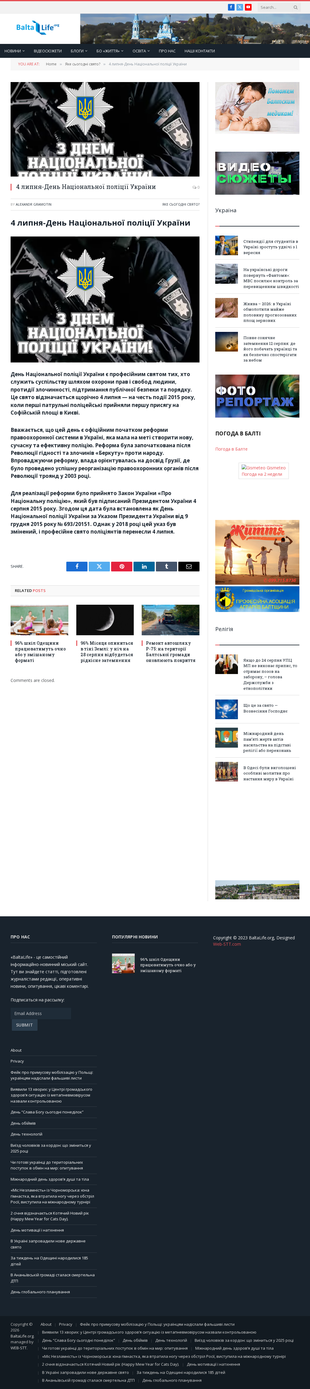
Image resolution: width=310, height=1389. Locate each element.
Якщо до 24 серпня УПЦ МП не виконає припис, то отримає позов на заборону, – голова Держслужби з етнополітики (270, 674)
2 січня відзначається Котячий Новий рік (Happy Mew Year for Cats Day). (50, 1216)
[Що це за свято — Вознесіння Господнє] (226, 709)
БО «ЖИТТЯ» (108, 51)
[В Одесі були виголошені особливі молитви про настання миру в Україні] (226, 772)
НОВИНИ (13, 51)
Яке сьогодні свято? (181, 204)
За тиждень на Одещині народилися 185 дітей (181, 1372)
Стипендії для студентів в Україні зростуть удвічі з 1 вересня (270, 247)
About (16, 1050)
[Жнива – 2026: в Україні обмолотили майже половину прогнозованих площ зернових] (226, 308)
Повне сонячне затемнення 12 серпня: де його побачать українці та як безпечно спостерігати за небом (270, 349)
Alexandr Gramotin (33, 204)
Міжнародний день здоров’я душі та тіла (50, 1179)
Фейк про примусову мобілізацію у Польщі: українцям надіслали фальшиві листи (52, 1075)
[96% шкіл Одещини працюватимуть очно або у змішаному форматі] (39, 620)
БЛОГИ (77, 51)
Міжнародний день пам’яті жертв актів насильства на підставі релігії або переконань (267, 742)
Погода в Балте (231, 449)
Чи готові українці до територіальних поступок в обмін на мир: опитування (47, 1165)
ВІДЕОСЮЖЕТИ (48, 51)
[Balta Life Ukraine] (38, 28)
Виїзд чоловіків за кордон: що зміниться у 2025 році (244, 1340)
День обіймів (23, 1123)
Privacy (17, 1061)
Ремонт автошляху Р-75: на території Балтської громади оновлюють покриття (171, 651)
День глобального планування (40, 1292)
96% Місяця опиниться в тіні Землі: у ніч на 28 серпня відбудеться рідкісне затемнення (107, 651)
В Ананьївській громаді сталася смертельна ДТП (88, 1380)
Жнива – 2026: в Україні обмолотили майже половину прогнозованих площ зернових (270, 312)
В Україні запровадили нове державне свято (85, 1372)
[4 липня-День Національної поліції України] (105, 129)
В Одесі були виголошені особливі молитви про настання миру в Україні (269, 773)
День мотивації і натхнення (37, 1230)
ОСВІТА (139, 51)
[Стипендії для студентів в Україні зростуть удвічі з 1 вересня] (226, 245)
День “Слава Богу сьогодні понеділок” (47, 1112)
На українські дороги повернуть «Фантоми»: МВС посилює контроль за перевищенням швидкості (271, 278)
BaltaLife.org (22, 1336)
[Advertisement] (257, 831)
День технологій (26, 1134)
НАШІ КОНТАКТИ (200, 51)
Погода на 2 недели (262, 474)
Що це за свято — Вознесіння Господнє (265, 708)
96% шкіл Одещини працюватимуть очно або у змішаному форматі (40, 651)
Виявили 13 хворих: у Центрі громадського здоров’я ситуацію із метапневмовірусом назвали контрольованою (51, 1095)
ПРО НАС (167, 51)
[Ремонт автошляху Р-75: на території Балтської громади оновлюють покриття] (171, 620)
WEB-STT (19, 1348)
